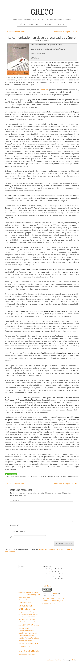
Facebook (22, 619)
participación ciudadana (27, 635)
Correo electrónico (18, 531)
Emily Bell (35, 614)
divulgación (22, 614)
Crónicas (33, 24)
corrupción (21, 612)
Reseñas (23, 476)
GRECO (28, 619)
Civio (31, 600)
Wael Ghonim (31, 654)
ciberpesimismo (24, 600)
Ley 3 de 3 (36, 625)
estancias (31, 617)
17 (49, 576)
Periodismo (35, 638)
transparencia (28, 650)
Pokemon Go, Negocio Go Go (66, 31)
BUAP (36, 592)
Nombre (14, 526)
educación (52, 476)
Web (12, 537)
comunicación (44, 476)
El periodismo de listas (15, 31)
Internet (28, 624)
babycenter (32, 592)
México (26, 633)
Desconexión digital (30, 612)
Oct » (49, 586)
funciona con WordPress (54, 660)
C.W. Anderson (22, 595)
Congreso (30, 609)
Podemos (23, 643)
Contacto (60, 24)
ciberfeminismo (24, 597)
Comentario (15, 500)
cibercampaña (33, 594)
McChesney (22, 628)
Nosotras (46, 24)
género (58, 476)
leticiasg (47, 40)
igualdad (63, 476)
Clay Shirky (36, 600)
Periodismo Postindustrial (25, 640)
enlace (76, 476)
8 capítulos (44, 90)
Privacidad (30, 643)
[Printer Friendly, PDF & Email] (11, 474)
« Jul (44, 586)
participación (33, 633)
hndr (73, 660)
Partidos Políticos (25, 638)
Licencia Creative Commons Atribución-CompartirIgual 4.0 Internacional (53, 600)
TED (38, 647)
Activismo (22, 592)
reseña (29, 647)
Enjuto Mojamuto (23, 617)
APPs (27, 592)
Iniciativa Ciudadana (24, 622)
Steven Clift (34, 647)
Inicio (22, 24)
